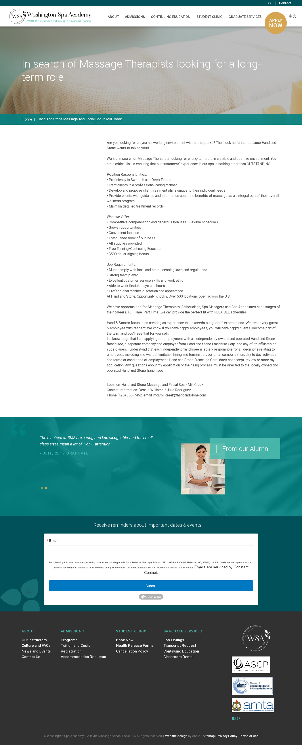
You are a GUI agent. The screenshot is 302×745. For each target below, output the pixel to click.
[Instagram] (239, 718)
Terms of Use (248, 736)
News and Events (36, 651)
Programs (69, 640)
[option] (99, 459)
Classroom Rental (178, 656)
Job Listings (173, 640)
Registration (71, 651)
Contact (285, 3)
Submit (151, 585)
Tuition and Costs (75, 645)
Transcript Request (179, 645)
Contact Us (31, 656)
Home (27, 119)
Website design (176, 736)
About (113, 17)
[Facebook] (234, 718)
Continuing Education (170, 17)
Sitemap (209, 736)
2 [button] (46, 488)
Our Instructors (34, 640)
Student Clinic (209, 17)
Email (53, 540)
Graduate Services (245, 17)
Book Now (125, 640)
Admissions (135, 17)
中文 (292, 16)
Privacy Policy (227, 736)
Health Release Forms (135, 645)
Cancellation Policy (132, 651)
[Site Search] (269, 3)
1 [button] (42, 488)
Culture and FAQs (36, 645)
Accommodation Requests (83, 656)
